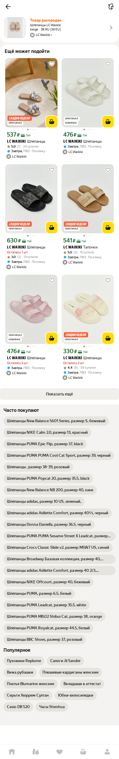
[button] (8, 6)
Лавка (35, 752)
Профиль (107, 752)
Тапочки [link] (80, 247)
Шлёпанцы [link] (26, 141)
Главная (12, 752)
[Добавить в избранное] (51, 63)
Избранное (59, 752)
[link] (56, 421)
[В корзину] (51, 121)
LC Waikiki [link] (16, 142)
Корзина (83, 752)
